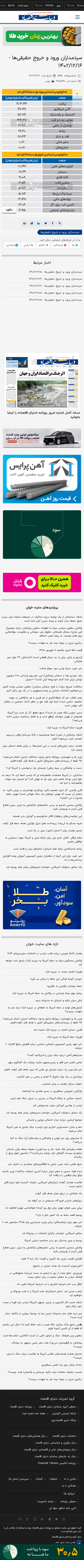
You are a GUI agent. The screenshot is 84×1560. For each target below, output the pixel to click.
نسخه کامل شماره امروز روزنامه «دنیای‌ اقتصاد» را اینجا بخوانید (43, 415)
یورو (48, 5)
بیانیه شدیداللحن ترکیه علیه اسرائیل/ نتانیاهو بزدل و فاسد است (47, 849)
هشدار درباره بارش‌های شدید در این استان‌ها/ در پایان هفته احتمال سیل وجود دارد (42, 748)
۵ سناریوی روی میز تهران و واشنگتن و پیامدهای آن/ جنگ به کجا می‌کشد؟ (46, 1140)
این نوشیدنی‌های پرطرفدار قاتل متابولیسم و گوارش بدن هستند (47, 816)
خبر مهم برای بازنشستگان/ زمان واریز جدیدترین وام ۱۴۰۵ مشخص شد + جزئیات (42, 1224)
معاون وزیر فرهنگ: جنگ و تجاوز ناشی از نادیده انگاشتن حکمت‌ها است (42, 1336)
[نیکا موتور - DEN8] (42, 438)
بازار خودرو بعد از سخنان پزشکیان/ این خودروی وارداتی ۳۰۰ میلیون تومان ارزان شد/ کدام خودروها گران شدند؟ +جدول (44, 678)
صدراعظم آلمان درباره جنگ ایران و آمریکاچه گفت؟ (54, 1055)
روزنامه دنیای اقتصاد (21, 1407)
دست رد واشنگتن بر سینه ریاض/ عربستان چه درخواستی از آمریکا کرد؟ (44, 768)
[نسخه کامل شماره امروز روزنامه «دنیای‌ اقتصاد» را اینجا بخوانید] (42, 380)
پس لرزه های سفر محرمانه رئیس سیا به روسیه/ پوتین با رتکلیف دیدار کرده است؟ (43, 1315)
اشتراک (39, 1479)
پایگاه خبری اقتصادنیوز (63, 1420)
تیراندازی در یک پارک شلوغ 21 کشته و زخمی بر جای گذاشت (49, 1077)
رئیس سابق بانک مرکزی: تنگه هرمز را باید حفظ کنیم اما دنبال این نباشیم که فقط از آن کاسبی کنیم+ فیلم (42, 1326)
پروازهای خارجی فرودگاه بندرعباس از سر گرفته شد (55, 1201)
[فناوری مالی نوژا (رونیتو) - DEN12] (42, 905)
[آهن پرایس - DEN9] (42, 479)
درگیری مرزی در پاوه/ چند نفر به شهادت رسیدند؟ (55, 643)
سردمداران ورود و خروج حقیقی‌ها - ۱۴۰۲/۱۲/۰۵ (55, 300)
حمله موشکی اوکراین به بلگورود (64, 986)
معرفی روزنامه (68, 1501)
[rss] (42, 1519)
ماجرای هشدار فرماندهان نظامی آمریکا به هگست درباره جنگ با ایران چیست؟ (44, 1356)
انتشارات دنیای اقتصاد (64, 1436)
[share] (35, 1519)
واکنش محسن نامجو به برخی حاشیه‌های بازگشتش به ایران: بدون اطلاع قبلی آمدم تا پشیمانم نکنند (42, 807)
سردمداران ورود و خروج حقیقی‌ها (60, 232)
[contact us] (28, 1519)
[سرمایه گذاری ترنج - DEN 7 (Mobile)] (42, 36)
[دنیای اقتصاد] (38, 17)
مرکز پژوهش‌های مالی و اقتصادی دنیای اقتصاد (50, 1450)
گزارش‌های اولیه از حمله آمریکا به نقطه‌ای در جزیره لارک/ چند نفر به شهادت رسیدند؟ (45, 1010)
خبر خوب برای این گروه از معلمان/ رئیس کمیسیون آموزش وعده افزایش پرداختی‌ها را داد (42, 858)
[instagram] (64, 1519)
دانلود (9, 210)
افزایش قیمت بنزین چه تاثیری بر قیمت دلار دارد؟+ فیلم (51, 1259)
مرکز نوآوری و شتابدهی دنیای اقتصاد (55, 1443)
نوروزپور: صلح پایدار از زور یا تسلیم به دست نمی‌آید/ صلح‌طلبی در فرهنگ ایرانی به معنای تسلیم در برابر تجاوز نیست (45, 1275)
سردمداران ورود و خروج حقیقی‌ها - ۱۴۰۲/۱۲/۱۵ (55, 272)
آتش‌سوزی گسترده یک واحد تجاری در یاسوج (57, 1266)
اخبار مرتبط (42, 263)
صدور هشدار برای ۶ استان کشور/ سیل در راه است (54, 831)
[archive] (20, 1519)
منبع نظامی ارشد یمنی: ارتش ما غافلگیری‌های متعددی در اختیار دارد (45, 1164)
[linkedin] (38, 223)
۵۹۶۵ (67, 75)
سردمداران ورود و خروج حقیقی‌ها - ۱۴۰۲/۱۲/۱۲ (55, 286)
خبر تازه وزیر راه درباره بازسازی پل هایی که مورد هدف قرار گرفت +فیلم (43, 1070)
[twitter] (45, 223)
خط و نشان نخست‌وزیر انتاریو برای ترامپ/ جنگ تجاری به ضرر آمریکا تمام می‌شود (44, 1129)
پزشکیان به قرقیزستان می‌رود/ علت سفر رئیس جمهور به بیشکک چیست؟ (47, 1345)
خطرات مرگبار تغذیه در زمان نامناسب (62, 1084)
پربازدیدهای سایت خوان (42, 607)
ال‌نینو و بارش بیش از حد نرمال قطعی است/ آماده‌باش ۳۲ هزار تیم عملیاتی (44, 659)
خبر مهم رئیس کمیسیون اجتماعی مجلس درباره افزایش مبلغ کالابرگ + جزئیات (43, 1046)
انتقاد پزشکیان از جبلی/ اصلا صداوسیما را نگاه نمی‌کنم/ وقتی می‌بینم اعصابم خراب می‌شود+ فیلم (44, 737)
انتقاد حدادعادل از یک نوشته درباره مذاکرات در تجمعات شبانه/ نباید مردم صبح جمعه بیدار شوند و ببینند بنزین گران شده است (42, 619)
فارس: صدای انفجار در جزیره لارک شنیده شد (58, 1030)
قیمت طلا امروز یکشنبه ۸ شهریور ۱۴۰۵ (60, 650)
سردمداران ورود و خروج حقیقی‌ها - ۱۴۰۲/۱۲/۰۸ (55, 293)
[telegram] (31, 223)
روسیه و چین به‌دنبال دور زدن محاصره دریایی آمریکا (53, 1241)
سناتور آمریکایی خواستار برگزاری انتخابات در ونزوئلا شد (52, 1233)
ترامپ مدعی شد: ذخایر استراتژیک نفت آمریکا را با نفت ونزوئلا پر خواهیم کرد (46, 1293)
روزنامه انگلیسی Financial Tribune (57, 1463)
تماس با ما (70, 1479)
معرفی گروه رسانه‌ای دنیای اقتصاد (57, 1407)
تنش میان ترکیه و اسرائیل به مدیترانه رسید (58, 1001)
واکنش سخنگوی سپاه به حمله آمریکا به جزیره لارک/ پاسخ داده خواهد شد (43, 963)
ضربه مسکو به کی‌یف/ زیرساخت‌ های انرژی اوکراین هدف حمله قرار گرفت (42, 823)
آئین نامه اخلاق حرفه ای (62, 1508)
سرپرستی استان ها (19, 1479)
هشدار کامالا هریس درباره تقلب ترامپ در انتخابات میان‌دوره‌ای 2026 (44, 954)
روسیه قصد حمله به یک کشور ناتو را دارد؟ (59, 1215)
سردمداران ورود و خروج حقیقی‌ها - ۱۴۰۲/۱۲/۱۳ (55, 279)
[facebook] (52, 223)
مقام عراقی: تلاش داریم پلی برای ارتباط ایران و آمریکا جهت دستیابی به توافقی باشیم (43, 840)
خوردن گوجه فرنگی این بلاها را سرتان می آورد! (56, 979)
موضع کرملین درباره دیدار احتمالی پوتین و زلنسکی (54, 1120)
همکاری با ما (69, 1486)
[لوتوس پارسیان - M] (42, 1552)
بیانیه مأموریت (45, 1501)
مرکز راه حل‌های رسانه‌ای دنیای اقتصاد (55, 1456)
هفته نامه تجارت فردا (33, 1414)
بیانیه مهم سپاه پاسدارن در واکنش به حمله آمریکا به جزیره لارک (47, 993)
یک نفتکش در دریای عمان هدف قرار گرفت (58, 1194)
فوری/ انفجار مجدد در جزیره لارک (63, 972)
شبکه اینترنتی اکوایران (64, 1414)
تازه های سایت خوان (42, 944)
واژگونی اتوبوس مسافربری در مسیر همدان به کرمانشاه (52, 1091)
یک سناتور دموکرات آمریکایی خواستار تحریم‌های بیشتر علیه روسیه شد (44, 867)
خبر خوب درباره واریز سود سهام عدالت (60, 668)
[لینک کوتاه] (59, 223)
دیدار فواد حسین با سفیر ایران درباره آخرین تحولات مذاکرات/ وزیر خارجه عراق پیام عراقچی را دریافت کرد (42, 1173)
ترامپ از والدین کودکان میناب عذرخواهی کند (57, 1106)
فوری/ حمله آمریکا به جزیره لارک (64, 728)
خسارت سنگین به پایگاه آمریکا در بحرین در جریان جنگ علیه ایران (46, 1098)
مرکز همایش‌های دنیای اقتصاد (29, 1436)
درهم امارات (13, 5)
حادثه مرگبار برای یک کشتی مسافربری (61, 1365)
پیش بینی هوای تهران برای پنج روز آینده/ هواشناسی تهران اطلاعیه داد (43, 1208)
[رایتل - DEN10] (42, 582)
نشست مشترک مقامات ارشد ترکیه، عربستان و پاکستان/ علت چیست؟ (45, 1372)
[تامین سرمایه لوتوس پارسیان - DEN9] (42, 534)
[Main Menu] (77, 17)
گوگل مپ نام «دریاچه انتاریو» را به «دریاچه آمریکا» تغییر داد (49, 1284)
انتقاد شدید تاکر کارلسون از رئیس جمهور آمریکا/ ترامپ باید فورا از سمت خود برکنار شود (42, 1304)
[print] (24, 223)
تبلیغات (53, 1479)
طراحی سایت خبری (67, 1542)
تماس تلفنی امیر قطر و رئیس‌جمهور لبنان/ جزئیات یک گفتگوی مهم (45, 1062)
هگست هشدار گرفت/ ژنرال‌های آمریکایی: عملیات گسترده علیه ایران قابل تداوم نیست (43, 1184)
